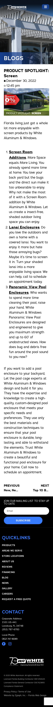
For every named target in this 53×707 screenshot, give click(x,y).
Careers (7, 593)
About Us (8, 561)
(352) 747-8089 (9, 638)
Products (8, 545)
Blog (5, 577)
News (5, 583)
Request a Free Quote (16, 599)
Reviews (7, 566)
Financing (8, 572)
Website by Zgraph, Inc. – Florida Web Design (25, 695)
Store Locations (13, 556)
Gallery (7, 588)
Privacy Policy (10, 691)
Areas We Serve (12, 550)
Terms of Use (24, 691)
